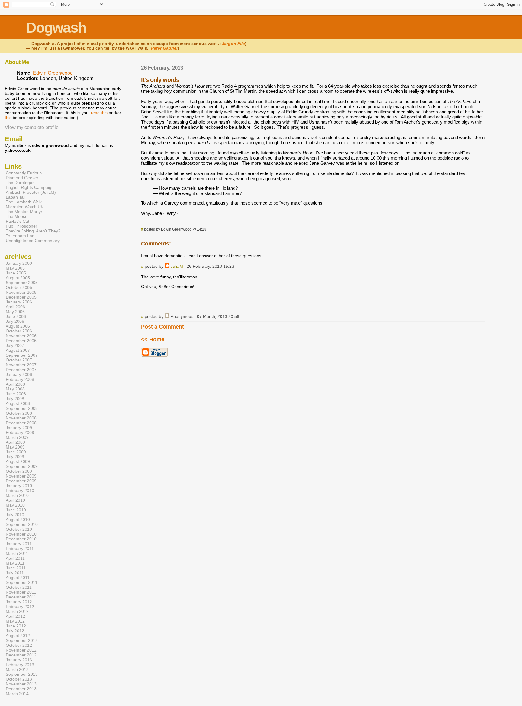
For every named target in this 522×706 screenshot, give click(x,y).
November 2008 (21, 418)
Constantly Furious (24, 172)
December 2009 (21, 480)
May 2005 (15, 268)
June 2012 (16, 625)
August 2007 (18, 350)
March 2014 (17, 693)
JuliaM (177, 266)
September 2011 (21, 582)
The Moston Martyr (24, 211)
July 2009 (15, 456)
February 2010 (20, 490)
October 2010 (19, 529)
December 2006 (21, 340)
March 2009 (17, 437)
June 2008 (16, 393)
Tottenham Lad (20, 235)
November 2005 (21, 292)
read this (99, 112)
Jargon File (233, 43)
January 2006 (19, 302)
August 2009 (18, 461)
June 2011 (16, 567)
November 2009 (21, 476)
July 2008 (15, 398)
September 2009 (22, 466)
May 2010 (15, 505)
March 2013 (17, 669)
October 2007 (19, 360)
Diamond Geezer (22, 177)
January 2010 (19, 485)
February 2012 (20, 606)
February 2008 (20, 379)
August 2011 (18, 577)
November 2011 (21, 592)
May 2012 (15, 621)
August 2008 (18, 403)
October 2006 (19, 331)
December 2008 (21, 422)
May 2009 (15, 447)
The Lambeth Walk (24, 201)
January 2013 (19, 659)
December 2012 (21, 655)
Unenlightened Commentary (33, 240)
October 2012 (19, 645)
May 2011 (15, 563)
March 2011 (17, 553)
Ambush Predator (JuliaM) (31, 192)
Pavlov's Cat (17, 221)
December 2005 (21, 297)
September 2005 (22, 282)
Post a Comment (162, 327)
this (8, 117)
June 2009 (16, 451)
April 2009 (15, 442)
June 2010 (16, 509)
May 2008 (15, 389)
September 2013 (22, 674)
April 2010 (15, 500)
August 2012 (18, 635)
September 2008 (22, 408)
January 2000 (19, 263)
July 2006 (15, 321)
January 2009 (19, 427)
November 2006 (21, 335)
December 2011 (21, 596)
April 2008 (15, 384)
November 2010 (21, 534)
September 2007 (22, 355)
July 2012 (15, 630)
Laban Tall (15, 197)
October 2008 (19, 413)
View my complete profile (32, 127)
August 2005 (18, 277)
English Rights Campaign (30, 187)
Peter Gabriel (164, 48)
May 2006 (15, 311)
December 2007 (21, 369)
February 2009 (20, 432)
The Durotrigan (20, 182)
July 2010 (15, 514)
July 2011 (15, 572)
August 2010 (18, 519)
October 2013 (19, 679)
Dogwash (56, 28)
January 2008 (19, 374)
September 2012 (22, 640)
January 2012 (19, 601)
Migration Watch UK (25, 206)
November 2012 (21, 650)
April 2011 (15, 558)
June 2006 (16, 316)
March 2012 (17, 611)
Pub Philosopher (21, 226)
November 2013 (21, 684)
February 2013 (20, 664)
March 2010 (17, 495)
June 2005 (16, 272)
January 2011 (19, 543)
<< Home (152, 339)
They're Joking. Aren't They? (33, 230)
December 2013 (21, 688)
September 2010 (22, 524)
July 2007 (15, 345)
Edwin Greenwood (53, 73)
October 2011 (19, 587)
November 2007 (21, 364)
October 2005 (19, 287)
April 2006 (15, 306)
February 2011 (20, 548)
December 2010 (21, 538)
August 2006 (18, 326)
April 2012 (15, 616)
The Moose (16, 216)
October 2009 (19, 471)
